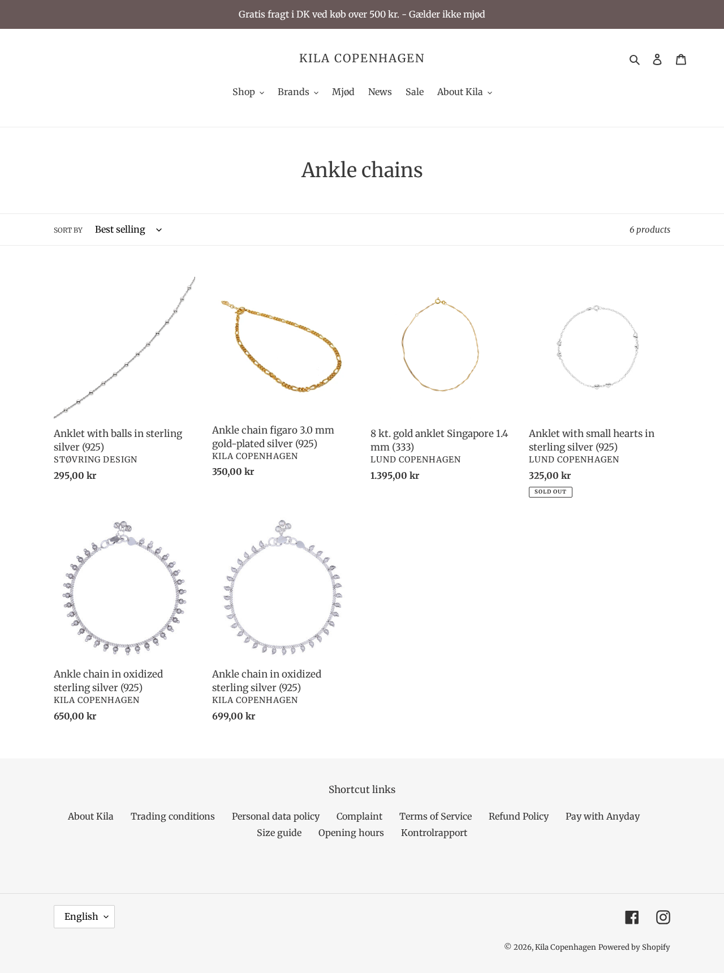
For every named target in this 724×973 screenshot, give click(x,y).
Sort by (68, 230)
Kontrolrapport (434, 832)
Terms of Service (435, 816)
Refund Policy (519, 816)
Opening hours (351, 832)
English (81, 916)
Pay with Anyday (603, 816)
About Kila (91, 816)
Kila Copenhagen (362, 58)
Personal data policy (276, 816)
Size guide (279, 832)
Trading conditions (173, 816)
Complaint (359, 816)
